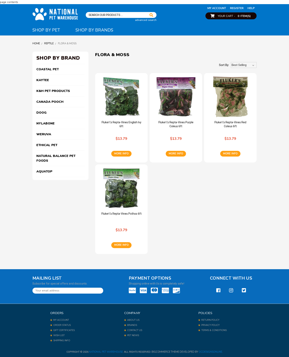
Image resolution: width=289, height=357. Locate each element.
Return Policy (210, 320)
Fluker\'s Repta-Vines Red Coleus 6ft (230, 124)
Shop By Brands (94, 30)
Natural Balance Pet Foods (55, 158)
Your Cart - (234, 16)
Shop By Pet (46, 30)
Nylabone (45, 123)
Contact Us (134, 330)
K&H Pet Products (53, 91)
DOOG (41, 112)
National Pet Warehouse (106, 352)
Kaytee (42, 80)
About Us (133, 320)
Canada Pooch (50, 102)
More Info (121, 153)
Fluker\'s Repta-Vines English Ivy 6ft (121, 124)
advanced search (145, 20)
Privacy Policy (210, 325)
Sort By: (224, 65)
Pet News (133, 335)
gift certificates (64, 330)
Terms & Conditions (214, 330)
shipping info (61, 340)
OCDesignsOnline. (211, 352)
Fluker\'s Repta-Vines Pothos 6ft (121, 213)
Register (237, 8)
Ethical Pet (46, 145)
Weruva (43, 134)
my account (216, 8)
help (251, 8)
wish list (59, 335)
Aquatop (44, 171)
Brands (132, 325)
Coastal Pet (47, 69)
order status (62, 325)
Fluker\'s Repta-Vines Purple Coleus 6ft (175, 124)
